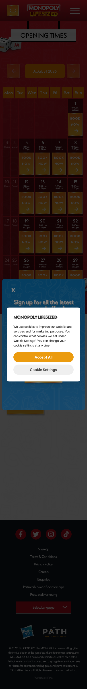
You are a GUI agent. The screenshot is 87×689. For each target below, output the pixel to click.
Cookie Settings (43, 369)
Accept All (43, 357)
